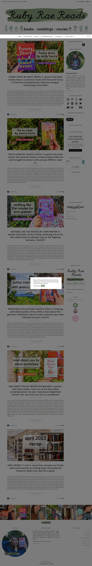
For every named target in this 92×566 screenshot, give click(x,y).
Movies (36, 36)
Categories (58, 36)
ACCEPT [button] (43, 285)
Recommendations (47, 36)
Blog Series (69, 36)
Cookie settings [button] (36, 285)
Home (19, 36)
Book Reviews (28, 36)
